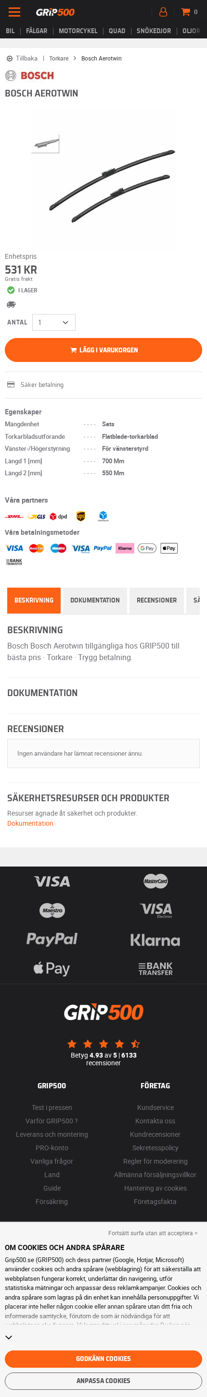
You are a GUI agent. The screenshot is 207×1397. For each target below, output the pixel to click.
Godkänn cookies (103, 1359)
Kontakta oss (155, 1120)
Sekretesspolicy (155, 1147)
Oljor (191, 31)
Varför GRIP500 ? (52, 1120)
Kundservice (155, 1107)
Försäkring (52, 1201)
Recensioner (157, 600)
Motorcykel (78, 31)
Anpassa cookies (103, 1381)
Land (52, 1174)
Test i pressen (52, 1107)
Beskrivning (33, 600)
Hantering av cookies (155, 1187)
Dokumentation (95, 600)
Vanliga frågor (51, 1161)
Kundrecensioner (155, 1134)
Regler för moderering (155, 1161)
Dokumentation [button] (30, 823)
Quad (117, 31)
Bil (10, 31)
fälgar (36, 31)
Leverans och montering (52, 1134)
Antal (17, 322)
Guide (52, 1187)
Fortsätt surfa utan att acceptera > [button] (152, 1233)
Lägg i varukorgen (108, 350)
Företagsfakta (155, 1201)
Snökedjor (154, 31)
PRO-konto (52, 1147)
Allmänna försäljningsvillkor (155, 1174)
